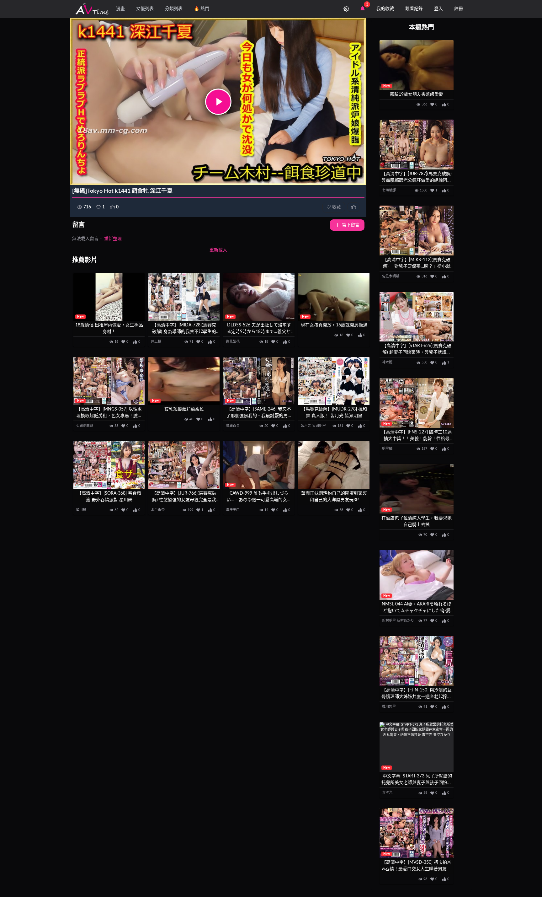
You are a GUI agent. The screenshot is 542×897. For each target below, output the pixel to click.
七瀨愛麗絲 (84, 425)
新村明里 (389, 620)
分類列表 (174, 9)
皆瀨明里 (319, 425)
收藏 (334, 207)
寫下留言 (350, 225)
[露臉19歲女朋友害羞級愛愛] (417, 65)
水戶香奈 (158, 510)
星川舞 (81, 510)
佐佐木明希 (390, 276)
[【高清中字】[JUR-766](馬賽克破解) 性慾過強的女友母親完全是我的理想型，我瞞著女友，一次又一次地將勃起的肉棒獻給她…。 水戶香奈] (184, 465)
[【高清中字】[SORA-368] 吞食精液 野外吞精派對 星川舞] (109, 465)
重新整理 (113, 239)
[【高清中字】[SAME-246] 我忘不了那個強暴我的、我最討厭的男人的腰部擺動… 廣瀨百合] (259, 381)
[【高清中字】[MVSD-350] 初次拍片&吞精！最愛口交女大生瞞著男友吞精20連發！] (417, 833)
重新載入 (218, 250)
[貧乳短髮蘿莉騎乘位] (184, 381)
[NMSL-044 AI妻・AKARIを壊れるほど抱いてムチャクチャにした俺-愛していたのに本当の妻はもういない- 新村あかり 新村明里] (417, 575)
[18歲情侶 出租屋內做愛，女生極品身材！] (109, 297)
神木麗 (387, 362)
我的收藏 (385, 9)
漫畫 (120, 9)
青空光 (387, 792)
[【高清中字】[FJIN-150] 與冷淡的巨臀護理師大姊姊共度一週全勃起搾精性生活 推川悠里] (417, 661)
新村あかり (405, 620)
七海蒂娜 (389, 190)
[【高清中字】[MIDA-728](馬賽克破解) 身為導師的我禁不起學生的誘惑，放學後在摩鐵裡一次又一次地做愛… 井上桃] (184, 297)
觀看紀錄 (414, 9)
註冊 (458, 9)
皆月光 (306, 425)
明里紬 (387, 448)
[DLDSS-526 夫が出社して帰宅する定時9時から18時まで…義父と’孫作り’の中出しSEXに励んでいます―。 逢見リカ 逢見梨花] (259, 297)
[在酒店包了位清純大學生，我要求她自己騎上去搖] (417, 489)
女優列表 (145, 9)
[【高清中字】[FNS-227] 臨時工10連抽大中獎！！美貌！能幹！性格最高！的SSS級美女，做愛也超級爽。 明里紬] (417, 403)
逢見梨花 (233, 341)
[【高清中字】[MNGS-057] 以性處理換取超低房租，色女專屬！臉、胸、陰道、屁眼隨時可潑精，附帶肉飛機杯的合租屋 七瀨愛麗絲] (109, 381)
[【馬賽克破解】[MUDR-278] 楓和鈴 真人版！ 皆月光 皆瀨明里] (333, 381)
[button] (218, 102)
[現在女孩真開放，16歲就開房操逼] (333, 297)
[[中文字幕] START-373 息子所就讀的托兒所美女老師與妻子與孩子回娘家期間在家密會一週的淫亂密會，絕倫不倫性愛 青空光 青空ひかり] (417, 747)
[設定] (346, 9)
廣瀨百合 (233, 425)
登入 (438, 9)
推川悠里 (389, 706)
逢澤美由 (233, 510)
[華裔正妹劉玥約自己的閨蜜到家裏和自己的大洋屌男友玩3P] (333, 465)
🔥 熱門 (201, 9)
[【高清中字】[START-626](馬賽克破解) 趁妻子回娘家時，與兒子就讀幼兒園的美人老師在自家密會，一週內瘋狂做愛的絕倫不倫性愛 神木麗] (417, 317)
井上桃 (156, 341)
